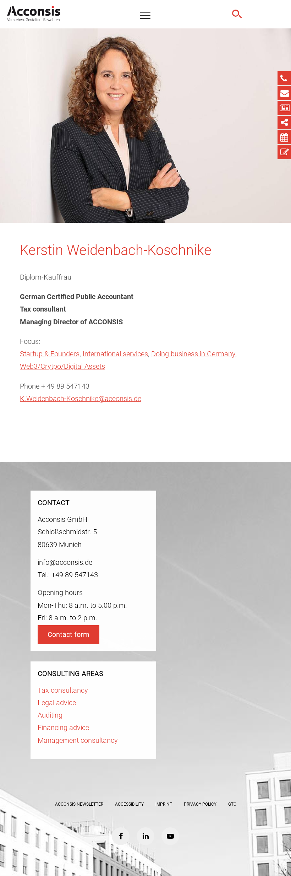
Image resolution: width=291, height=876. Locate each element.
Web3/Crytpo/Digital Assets (62, 366)
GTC (232, 804)
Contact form (68, 635)
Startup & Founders (49, 354)
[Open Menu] (145, 16)
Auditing (50, 715)
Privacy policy (200, 804)
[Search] (236, 14)
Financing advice (63, 728)
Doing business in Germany (193, 354)
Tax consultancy (63, 690)
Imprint (163, 804)
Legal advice (57, 703)
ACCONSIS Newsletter (79, 804)
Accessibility (129, 804)
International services (115, 354)
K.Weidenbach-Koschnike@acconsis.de (80, 399)
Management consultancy (78, 740)
